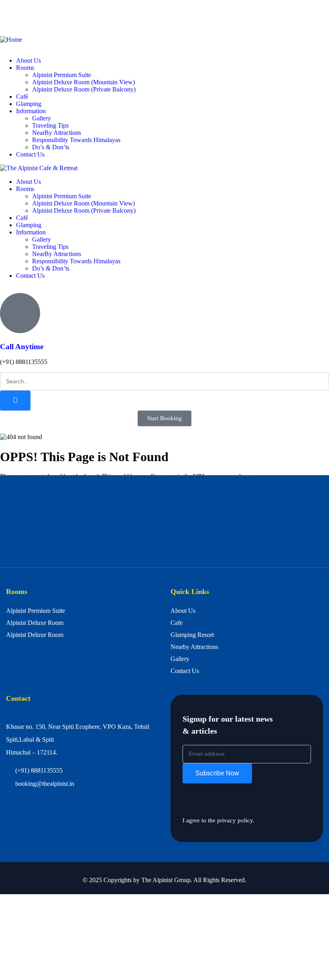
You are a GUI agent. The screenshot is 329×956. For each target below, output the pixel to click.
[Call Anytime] (20, 313)
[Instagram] (53, 17)
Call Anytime (21, 346)
